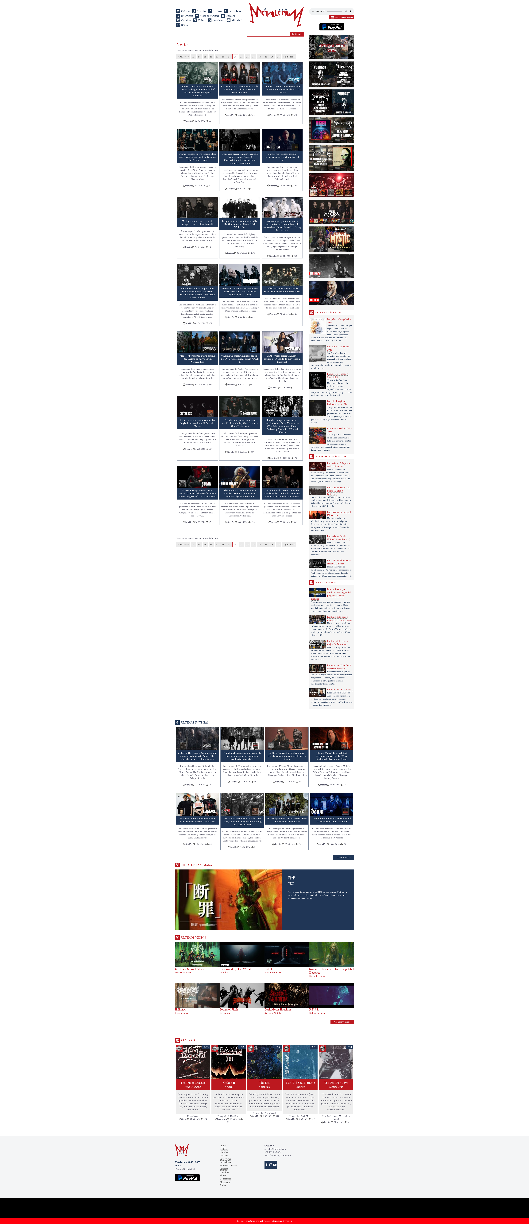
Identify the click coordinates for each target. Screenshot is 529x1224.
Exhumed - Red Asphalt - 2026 (339, 430)
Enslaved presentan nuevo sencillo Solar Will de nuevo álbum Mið (287, 820)
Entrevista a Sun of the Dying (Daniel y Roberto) (338, 491)
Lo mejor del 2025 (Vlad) (340, 689)
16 (211, 56)
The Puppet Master (192, 1085)
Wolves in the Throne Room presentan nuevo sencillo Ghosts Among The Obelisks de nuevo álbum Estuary (197, 756)
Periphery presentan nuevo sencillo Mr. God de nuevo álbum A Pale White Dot (239, 224)
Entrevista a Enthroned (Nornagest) (339, 513)
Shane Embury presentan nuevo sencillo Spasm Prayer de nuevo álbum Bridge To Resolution (240, 493)
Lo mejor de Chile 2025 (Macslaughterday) (339, 667)
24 (259, 56)
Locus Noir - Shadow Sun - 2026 (337, 375)
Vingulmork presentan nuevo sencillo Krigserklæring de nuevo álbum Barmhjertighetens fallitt (242, 756)
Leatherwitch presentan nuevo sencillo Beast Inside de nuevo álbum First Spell (282, 358)
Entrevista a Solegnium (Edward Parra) (338, 465)
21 (241, 56)
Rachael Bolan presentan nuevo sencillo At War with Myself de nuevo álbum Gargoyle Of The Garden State (197, 493)
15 (205, 56)
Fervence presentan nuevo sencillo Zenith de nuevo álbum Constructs (197, 820)
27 (278, 56)
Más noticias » (343, 857)
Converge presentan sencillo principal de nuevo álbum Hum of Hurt (282, 157)
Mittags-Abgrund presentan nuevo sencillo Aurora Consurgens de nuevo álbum (287, 756)
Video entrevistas (209, 16)
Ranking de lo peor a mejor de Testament (337, 643)
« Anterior (183, 56)
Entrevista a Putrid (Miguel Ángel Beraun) (338, 538)
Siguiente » (289, 56)
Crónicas (186, 20)
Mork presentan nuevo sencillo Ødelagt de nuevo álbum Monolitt (197, 223)
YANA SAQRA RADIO (344, 17)
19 (229, 56)
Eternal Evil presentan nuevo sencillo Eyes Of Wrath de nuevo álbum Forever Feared (239, 89)
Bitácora (230, 16)
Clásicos (217, 11)
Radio (184, 25)
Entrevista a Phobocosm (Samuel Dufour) (339, 562)
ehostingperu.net (254, 1220)
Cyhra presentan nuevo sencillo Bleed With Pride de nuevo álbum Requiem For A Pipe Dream (197, 157)
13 (193, 56)
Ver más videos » (342, 1021)
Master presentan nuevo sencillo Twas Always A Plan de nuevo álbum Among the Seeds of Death (242, 821)
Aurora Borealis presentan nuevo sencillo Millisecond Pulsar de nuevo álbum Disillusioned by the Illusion (282, 493)
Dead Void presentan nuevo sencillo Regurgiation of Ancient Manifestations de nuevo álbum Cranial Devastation (240, 158)
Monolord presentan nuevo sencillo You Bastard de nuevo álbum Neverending (197, 358)
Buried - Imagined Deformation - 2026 (337, 403)
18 (223, 56)
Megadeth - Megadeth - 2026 (339, 321)
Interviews (187, 16)
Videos (202, 20)
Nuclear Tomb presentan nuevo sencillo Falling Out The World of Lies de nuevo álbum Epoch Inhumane (197, 91)
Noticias (201, 11)
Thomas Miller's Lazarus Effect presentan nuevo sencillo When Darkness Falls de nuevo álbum (332, 756)
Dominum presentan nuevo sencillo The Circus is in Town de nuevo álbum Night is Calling (240, 291)
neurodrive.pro (284, 1220)
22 (247, 56)
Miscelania (237, 20)
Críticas (185, 11)
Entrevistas (235, 11)
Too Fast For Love (336, 1085)
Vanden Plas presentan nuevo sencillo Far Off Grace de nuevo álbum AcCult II (240, 358)
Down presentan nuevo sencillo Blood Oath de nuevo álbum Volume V (332, 820)
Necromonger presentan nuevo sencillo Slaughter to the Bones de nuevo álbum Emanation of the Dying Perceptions (282, 226)
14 (199, 56)
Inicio (223, 1145)
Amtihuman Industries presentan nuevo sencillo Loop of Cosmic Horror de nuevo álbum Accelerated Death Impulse (197, 293)
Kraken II (228, 1085)
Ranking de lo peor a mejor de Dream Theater (339, 618)
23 (253, 56)
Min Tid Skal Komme (300, 1085)
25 (266, 56)
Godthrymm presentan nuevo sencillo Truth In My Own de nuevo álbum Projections (240, 423)
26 (272, 56)
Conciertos (218, 20)
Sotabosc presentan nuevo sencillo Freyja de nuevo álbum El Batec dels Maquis (197, 423)
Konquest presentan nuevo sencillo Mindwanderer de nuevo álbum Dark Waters (282, 89)
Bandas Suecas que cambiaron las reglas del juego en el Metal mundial (331, 594)
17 (217, 56)
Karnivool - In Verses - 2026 (338, 348)
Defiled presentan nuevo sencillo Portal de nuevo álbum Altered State (282, 290)
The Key (264, 1085)
